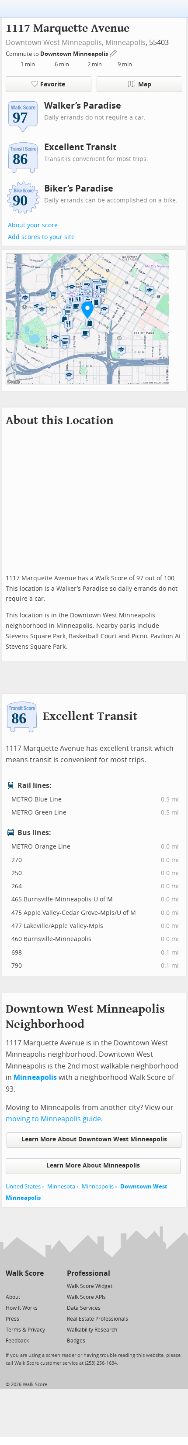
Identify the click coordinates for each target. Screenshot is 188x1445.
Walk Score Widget (89, 1286)
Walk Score (25, 1273)
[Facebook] (24, 1286)
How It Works (22, 1308)
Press (12, 1319)
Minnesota (61, 1186)
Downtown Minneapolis (74, 54)
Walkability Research (92, 1330)
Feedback (17, 1341)
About (13, 1297)
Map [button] (144, 84)
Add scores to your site (41, 237)
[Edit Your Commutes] (113, 52)
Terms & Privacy (25, 1330)
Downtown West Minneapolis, (55, 42)
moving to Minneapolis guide (53, 1119)
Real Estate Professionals (97, 1319)
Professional (88, 1273)
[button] (87, 310)
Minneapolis (125, 42)
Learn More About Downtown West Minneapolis (94, 1139)
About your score (33, 225)
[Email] (38, 1286)
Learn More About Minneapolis (93, 1165)
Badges (76, 1341)
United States (23, 1186)
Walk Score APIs (86, 1297)
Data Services (84, 1308)
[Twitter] (11, 1286)
